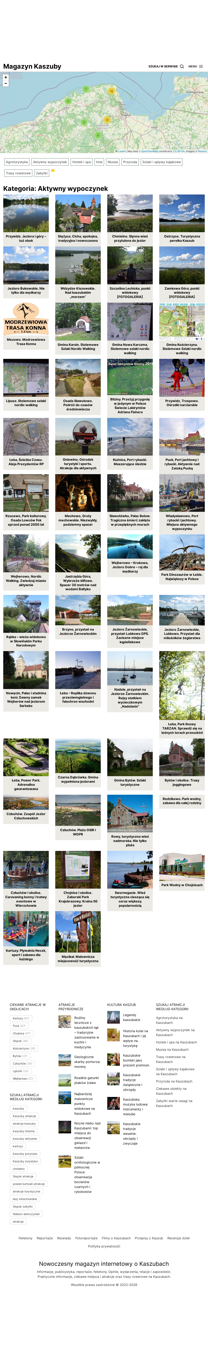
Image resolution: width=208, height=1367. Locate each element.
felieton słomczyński (26, 1214)
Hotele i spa (81, 162)
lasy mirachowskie (25, 1199)
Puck (19, 1025)
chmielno (19, 1168)
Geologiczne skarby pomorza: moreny (87, 1062)
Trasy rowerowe (18, 173)
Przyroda (130, 162)
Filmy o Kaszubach (116, 1238)
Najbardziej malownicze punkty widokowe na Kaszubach (84, 1103)
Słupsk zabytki (22, 1206)
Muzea (113, 162)
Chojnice (21, 1033)
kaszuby (18, 1108)
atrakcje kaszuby (24, 1123)
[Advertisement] (104, 30)
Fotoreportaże (86, 1238)
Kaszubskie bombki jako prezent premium (136, 1060)
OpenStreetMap (149, 151)
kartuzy (18, 1146)
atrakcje (18, 1221)
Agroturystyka (17, 162)
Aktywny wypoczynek (50, 162)
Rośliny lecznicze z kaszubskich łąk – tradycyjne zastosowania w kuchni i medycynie (86, 1032)
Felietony (25, 1238)
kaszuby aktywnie (25, 1138)
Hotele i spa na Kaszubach (176, 1042)
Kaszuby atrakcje (24, 1116)
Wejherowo (23, 1078)
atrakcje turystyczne (26, 1191)
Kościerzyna (24, 1048)
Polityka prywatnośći (104, 1246)
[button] (196, 66)
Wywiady (64, 1238)
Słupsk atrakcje (23, 1176)
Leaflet (122, 151)
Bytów (20, 1056)
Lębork (21, 1071)
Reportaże (45, 1238)
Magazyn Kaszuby (32, 66)
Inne (99, 162)
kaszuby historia (24, 1131)
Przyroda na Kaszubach (174, 1081)
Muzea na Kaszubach (172, 1049)
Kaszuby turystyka (25, 1161)
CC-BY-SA (179, 151)
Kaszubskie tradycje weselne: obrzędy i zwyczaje (131, 1133)
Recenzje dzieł (178, 1238)
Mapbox (202, 151)
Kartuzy (21, 1018)
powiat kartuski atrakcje (29, 1184)
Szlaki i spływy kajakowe (161, 162)
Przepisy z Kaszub (149, 1238)
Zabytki (42, 173)
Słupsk (20, 1041)
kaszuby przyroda (25, 1153)
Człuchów (22, 1063)
